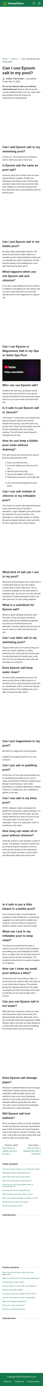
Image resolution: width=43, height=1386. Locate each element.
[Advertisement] (21, 32)
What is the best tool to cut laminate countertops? (21, 1278)
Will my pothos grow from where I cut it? (17, 1194)
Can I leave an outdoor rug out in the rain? (9, 1151)
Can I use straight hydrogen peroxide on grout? (20, 1198)
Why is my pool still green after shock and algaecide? (18, 1273)
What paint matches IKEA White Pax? (16, 1173)
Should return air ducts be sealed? (15, 1202)
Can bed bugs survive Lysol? (13, 1282)
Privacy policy (33, 1381)
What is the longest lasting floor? (14, 1301)
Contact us (19, 1381)
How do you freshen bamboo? (13, 1309)
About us (7, 1381)
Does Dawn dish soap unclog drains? (16, 1177)
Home (5, 59)
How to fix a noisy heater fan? (13, 1305)
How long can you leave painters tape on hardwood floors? (17, 1185)
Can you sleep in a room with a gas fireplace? (19, 1286)
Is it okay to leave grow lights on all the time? (19, 1294)
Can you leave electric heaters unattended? (18, 1297)
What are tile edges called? (12, 1290)
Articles (14, 59)
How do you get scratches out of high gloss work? (21, 1169)
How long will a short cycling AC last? (16, 1190)
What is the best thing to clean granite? (17, 1181)
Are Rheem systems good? (12, 1206)
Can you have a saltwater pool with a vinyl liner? (32, 1151)
